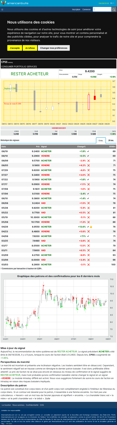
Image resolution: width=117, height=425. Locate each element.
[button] (113, 3)
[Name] (113, 9)
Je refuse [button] (30, 48)
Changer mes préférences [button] (53, 48)
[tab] (101, 140)
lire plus (9, 423)
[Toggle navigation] (3, 9)
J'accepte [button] (15, 48)
